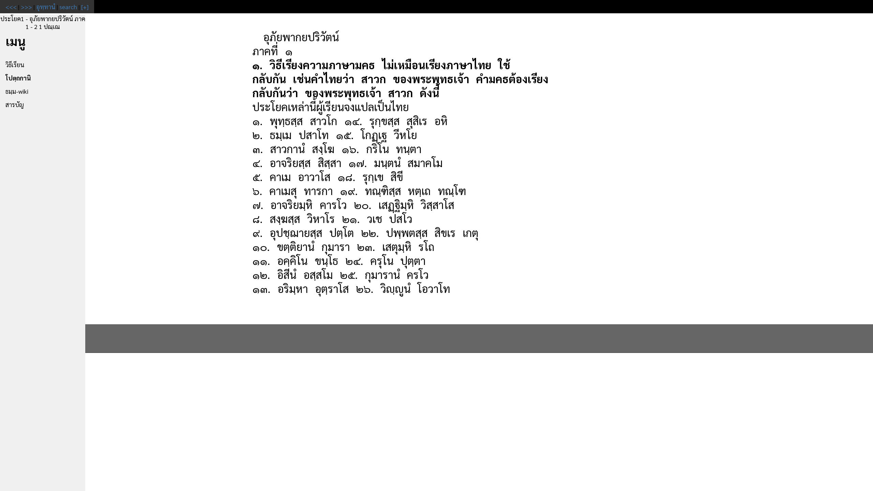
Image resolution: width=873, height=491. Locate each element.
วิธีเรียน (14, 65)
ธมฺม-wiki (16, 91)
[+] (85, 7)
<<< (11, 7)
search (68, 7)
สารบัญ (14, 104)
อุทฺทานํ (45, 7)
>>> (26, 7)
